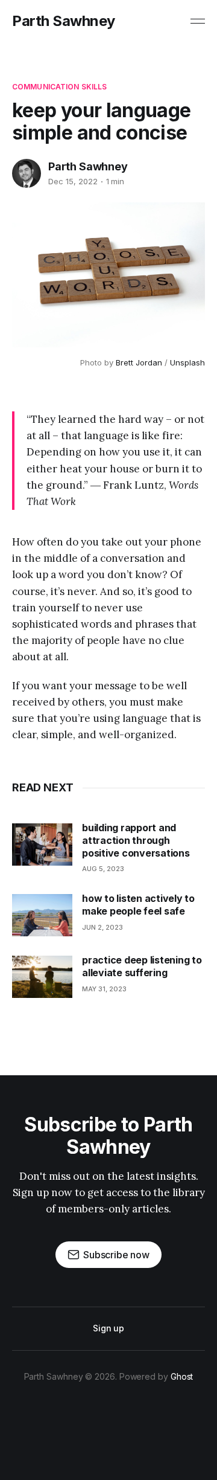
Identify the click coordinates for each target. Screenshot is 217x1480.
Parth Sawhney (63, 21)
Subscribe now (116, 1255)
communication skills (59, 86)
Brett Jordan (139, 362)
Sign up (108, 1328)
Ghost (182, 1376)
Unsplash (187, 362)
